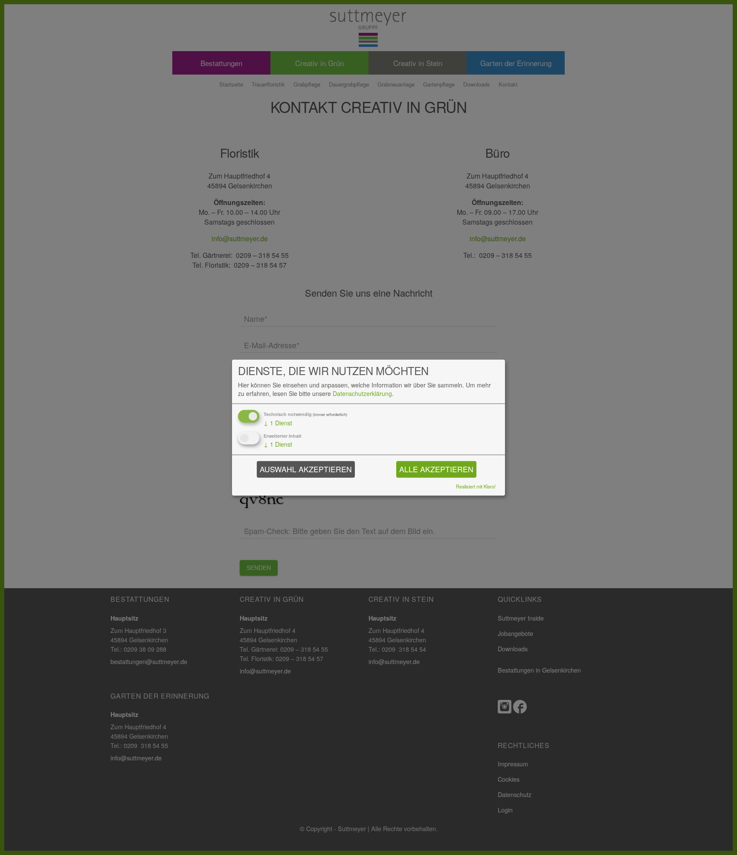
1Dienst (278, 423)
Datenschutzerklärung (362, 394)
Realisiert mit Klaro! (476, 486)
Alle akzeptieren (436, 469)
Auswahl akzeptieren (306, 469)
